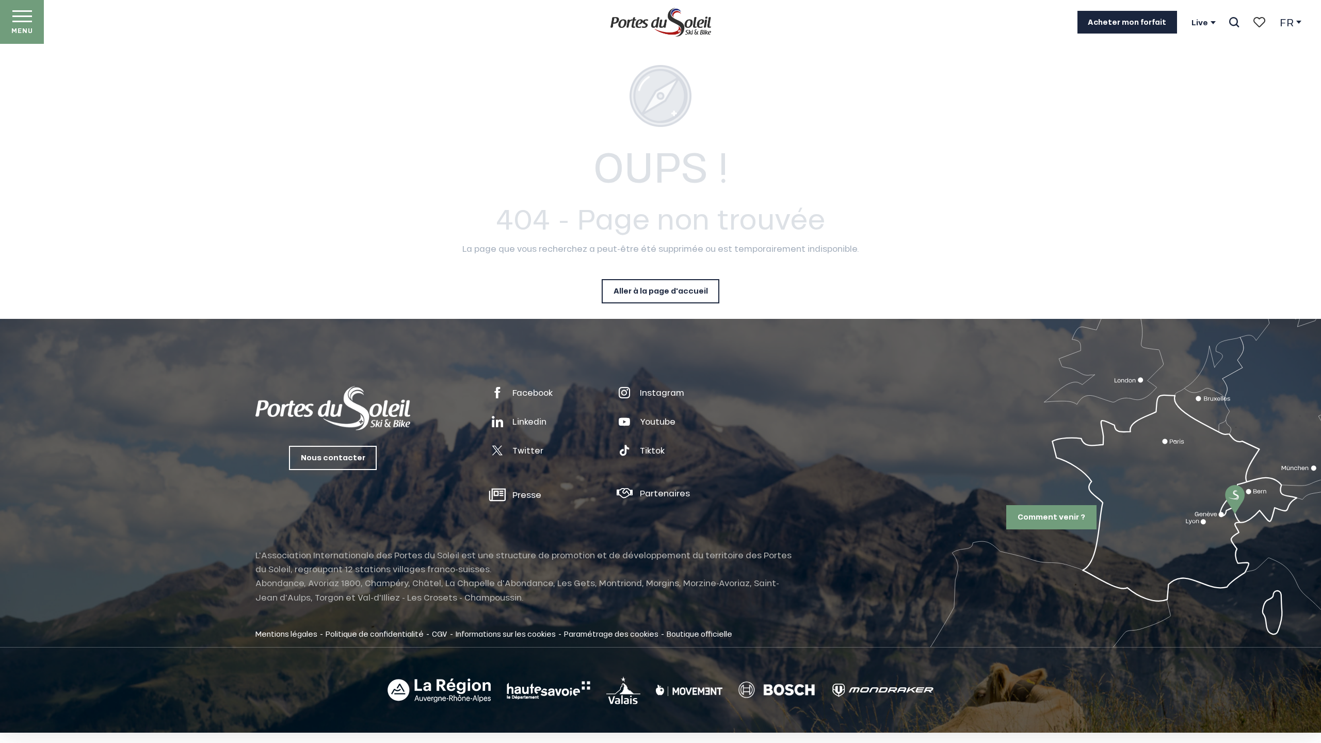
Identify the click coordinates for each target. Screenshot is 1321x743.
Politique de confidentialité (375, 633)
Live (1199, 22)
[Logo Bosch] (776, 690)
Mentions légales (286, 633)
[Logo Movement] (689, 690)
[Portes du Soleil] (660, 22)
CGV (439, 633)
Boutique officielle (699, 633)
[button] (1234, 22)
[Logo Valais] (623, 690)
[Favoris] (1259, 22)
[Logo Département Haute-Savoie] (548, 690)
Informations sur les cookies (506, 633)
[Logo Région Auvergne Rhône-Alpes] (439, 690)
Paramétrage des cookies (611, 633)
